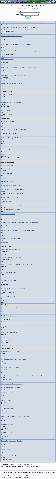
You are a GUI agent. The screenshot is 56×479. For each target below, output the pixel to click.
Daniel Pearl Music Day (7, 424)
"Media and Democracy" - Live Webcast (11, 257)
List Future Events (33, 8)
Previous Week (14, 5)
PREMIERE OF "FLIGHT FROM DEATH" (12, 324)
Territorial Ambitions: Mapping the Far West (12, 173)
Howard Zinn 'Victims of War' (8, 272)
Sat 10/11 (41, 22)
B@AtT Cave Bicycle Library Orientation (11, 36)
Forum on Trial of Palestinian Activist (11, 238)
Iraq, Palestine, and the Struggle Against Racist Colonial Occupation (18, 67)
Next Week (42, 5)
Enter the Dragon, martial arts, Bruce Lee (11, 441)
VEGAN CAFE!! (5, 449)
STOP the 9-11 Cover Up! (7, 121)
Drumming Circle (5, 340)
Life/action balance (6, 400)
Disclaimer (3, 477)
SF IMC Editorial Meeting (8, 94)
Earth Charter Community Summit (10, 351)
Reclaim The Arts (5, 110)
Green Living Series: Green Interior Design (12, 384)
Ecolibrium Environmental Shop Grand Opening (13, 359)
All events (19, 464)
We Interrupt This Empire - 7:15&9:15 (11, 138)
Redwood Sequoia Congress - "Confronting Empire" (14, 75)
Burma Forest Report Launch (8, 181)
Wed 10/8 (25, 22)
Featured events (27, 464)
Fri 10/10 (36, 22)
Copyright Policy (10, 477)
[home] (13, 2)
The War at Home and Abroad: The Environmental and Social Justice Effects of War (22, 376)
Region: (18, 14)
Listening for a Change (7, 165)
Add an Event (21, 8)
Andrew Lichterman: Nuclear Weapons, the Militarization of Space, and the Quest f (22, 146)
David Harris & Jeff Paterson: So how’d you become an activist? (17, 416)
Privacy (16, 477)
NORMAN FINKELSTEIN (8, 214)
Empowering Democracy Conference (10, 249)
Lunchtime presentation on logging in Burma (12, 189)
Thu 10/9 (30, 22)
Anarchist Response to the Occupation (11, 102)
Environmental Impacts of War (9, 456)
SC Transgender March (7, 408)
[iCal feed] (2, 464)
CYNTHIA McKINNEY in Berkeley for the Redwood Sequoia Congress (19, 51)
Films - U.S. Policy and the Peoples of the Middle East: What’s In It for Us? (20, 264)
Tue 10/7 (19, 22)
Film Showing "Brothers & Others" (10, 332)
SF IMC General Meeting (7, 59)
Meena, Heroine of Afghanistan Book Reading (13, 280)
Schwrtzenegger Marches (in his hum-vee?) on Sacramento (16, 44)
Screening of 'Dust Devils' (8, 297)
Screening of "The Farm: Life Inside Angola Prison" (14, 288)
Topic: (17, 11)
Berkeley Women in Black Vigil (9, 316)
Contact (21, 477)
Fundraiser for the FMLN (7, 392)
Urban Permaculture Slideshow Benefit (11, 206)
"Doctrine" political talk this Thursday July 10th (13, 130)
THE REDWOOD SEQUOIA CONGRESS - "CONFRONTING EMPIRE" (19, 28)
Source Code (27, 477)
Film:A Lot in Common (7, 154)
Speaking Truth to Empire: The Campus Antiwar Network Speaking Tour (19, 222)
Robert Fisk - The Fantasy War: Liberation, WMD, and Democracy (18, 230)
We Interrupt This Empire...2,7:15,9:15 (11, 197)
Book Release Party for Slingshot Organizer (12, 83)
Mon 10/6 (13, 22)
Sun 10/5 (8, 22)
